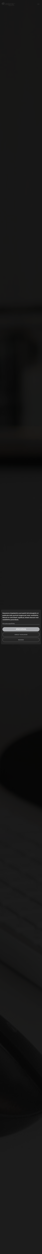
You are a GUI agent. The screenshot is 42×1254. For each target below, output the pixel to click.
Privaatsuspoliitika (8, 623)
